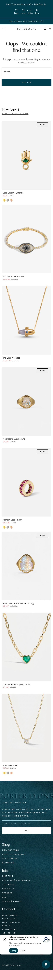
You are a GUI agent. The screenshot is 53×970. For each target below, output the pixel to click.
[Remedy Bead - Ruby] (26, 482)
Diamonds (8, 863)
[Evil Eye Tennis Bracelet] (26, 239)
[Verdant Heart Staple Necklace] (26, 647)
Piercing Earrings (13, 854)
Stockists (8, 884)
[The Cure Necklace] (26, 320)
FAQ (4, 897)
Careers (7, 893)
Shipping (7, 876)
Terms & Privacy (12, 901)
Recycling (8, 889)
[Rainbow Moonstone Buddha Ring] (26, 566)
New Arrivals (10, 850)
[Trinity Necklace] (26, 728)
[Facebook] (4, 934)
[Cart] (50, 29)
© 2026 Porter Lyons (11, 965)
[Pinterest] (14, 934)
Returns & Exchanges (16, 880)
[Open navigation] (8, 28)
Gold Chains (10, 858)
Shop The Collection (15, 114)
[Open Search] (45, 29)
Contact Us (9, 929)
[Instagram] (9, 934)
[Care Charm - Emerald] (26, 155)
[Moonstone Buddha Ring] (26, 401)
